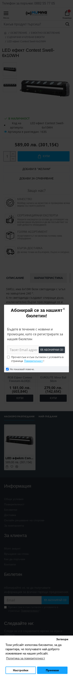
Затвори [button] (62, 639)
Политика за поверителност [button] (25, 658)
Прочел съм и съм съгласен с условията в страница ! (37, 359)
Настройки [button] (20, 670)
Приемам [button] (52, 670)
